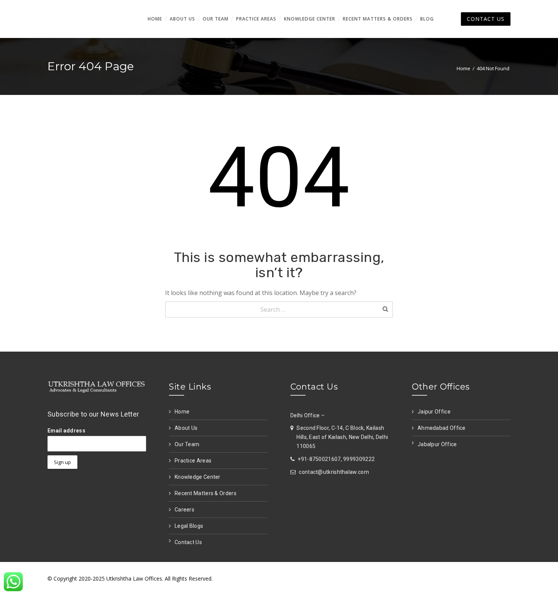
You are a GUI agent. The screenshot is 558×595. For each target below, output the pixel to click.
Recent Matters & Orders (205, 493)
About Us (186, 428)
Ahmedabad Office (442, 428)
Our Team (187, 444)
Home (463, 68)
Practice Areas (193, 461)
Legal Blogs (189, 526)
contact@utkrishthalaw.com (334, 472)
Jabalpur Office (437, 444)
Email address (66, 431)
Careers (184, 510)
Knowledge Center (198, 477)
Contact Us (188, 542)
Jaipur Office (434, 412)
